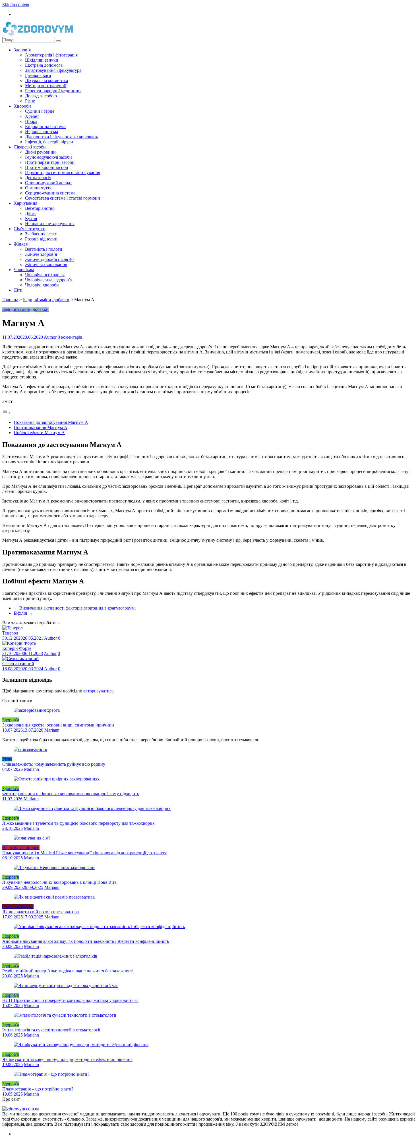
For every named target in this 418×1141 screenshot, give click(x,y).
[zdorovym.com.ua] (20, 1108)
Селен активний (18, 663)
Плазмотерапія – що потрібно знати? (37, 1088)
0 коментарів (70, 337)
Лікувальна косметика (46, 80)
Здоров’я (22, 49)
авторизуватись (98, 690)
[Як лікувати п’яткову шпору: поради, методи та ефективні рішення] (81, 1044)
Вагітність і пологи (43, 249)
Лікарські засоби (30, 147)
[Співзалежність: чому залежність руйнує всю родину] (30, 749)
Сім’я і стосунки (29, 228)
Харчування (25, 203)
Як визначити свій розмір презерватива (40, 911)
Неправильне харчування (50, 223)
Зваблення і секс (41, 233)
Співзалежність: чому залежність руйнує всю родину (53, 764)
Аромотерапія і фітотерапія (51, 55)
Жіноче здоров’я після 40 (49, 259)
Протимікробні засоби (46, 167)
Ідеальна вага (38, 75)
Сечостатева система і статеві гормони (62, 198)
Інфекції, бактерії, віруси (49, 141)
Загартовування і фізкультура (53, 70)
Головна (10, 299)
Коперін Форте (16, 648)
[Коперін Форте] (19, 643)
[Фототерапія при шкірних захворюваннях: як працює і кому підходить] (57, 778)
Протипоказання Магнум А (40, 427)
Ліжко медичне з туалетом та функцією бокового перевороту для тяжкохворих (78, 823)
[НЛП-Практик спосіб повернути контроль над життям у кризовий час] (66, 985)
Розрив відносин (41, 238)
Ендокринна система (45, 126)
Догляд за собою (41, 95)
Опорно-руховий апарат (48, 182)
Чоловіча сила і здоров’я (48, 279)
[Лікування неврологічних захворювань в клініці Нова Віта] (54, 867)
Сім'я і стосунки (18, 906)
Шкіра (31, 121)
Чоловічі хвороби (42, 284)
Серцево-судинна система (50, 192)
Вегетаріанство (40, 208)
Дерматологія (38, 177)
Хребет (32, 116)
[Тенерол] (12, 627)
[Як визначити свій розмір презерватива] (54, 897)
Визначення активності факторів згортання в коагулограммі (75, 608)
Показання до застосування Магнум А (51, 422)
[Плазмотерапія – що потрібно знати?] (51, 1074)
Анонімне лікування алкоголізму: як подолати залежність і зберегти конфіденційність (85, 941)
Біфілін (23, 613)
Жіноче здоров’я (41, 254)
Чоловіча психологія (45, 274)
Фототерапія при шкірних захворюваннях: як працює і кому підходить (70, 793)
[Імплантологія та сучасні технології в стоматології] (65, 1015)
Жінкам (21, 244)
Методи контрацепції (45, 85)
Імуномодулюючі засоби (48, 157)
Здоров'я (10, 719)
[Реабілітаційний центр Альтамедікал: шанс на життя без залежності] (55, 956)
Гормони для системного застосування (62, 172)
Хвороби (22, 106)
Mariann (51, 730)
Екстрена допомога (44, 65)
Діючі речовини (40, 152)
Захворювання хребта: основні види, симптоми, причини (58, 725)
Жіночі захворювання (46, 264)
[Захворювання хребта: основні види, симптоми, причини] (37, 710)
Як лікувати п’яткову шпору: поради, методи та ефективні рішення (67, 1059)
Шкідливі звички (41, 60)
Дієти (30, 213)
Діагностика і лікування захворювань (61, 136)
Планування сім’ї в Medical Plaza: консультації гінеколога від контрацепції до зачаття (84, 852)
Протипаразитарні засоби (50, 162)
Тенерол (10, 633)
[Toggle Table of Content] (6, 412)
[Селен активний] (20, 658)
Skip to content (15, 4)
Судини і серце (39, 111)
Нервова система (41, 131)
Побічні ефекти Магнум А (39, 432)
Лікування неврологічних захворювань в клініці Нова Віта (59, 882)
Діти (18, 290)
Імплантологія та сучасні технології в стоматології (51, 1029)
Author (51, 337)
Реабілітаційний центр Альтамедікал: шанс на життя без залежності (67, 970)
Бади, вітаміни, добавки (46, 299)
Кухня (31, 218)
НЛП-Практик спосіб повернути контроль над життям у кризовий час (70, 1000)
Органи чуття (38, 187)
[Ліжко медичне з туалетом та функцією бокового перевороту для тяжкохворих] (92, 808)
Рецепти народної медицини (53, 90)
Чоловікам (24, 269)
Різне (30, 101)
